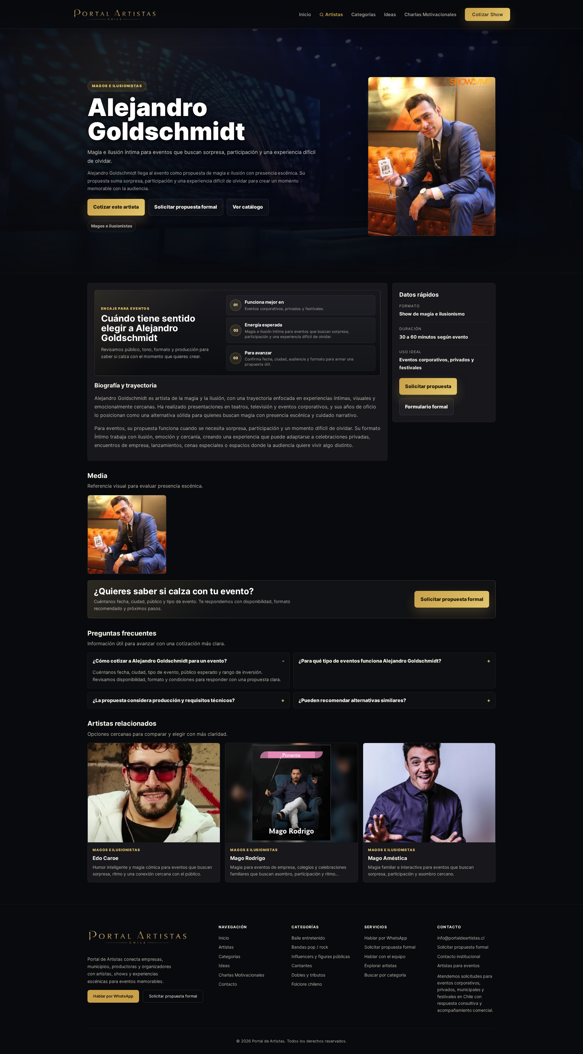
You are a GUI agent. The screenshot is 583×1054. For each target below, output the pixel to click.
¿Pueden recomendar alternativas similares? (352, 700)
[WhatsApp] (567, 1018)
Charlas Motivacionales (430, 14)
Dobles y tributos (308, 974)
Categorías (363, 14)
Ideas (390, 14)
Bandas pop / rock (310, 947)
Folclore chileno (307, 984)
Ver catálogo (248, 207)
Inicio (305, 14)
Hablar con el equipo (384, 956)
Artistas (334, 14)
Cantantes (302, 965)
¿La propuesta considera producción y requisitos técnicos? (164, 700)
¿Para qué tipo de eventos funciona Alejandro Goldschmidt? (369, 661)
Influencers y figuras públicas (321, 956)
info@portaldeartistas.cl (460, 937)
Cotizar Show (487, 14)
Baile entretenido (308, 937)
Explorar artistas (380, 965)
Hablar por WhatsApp (113, 996)
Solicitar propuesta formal (185, 207)
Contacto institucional (458, 956)
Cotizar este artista (116, 207)
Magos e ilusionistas (111, 225)
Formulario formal (426, 407)
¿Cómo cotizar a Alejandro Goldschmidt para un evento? (160, 661)
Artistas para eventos (458, 965)
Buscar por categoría (385, 974)
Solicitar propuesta (428, 386)
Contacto (228, 984)
